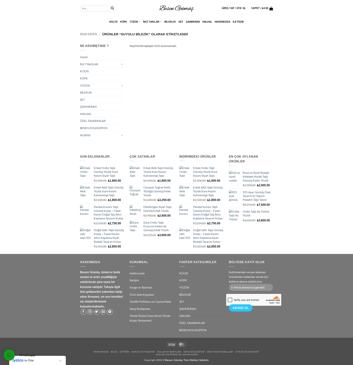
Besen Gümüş (174, 360)
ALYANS (85, 135)
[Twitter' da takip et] (97, 312)
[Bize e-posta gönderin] (103, 312)
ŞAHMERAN (193, 21)
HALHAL (207, 21)
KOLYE (113, 21)
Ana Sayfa (88, 34)
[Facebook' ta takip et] (83, 312)
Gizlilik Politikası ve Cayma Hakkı (150, 301)
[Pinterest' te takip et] (110, 312)
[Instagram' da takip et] (90, 312)
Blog (114, 351)
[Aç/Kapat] (122, 64)
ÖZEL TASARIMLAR (93, 120)
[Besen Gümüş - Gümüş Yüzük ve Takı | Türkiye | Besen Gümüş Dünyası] (176, 8)
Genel (84, 57)
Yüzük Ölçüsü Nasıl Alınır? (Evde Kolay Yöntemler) (150, 318)
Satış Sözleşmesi (140, 308)
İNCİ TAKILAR (151, 21)
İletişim (238, 21)
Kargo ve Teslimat (141, 287)
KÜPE (123, 21)
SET (180, 21)
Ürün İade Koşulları (142, 294)
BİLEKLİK (170, 21)
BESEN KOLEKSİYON (93, 128)
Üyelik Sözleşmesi (247, 351)
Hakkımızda (222, 21)
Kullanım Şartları (169, 351)
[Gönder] (112, 8)
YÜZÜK (134, 21)
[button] (234, 8)
